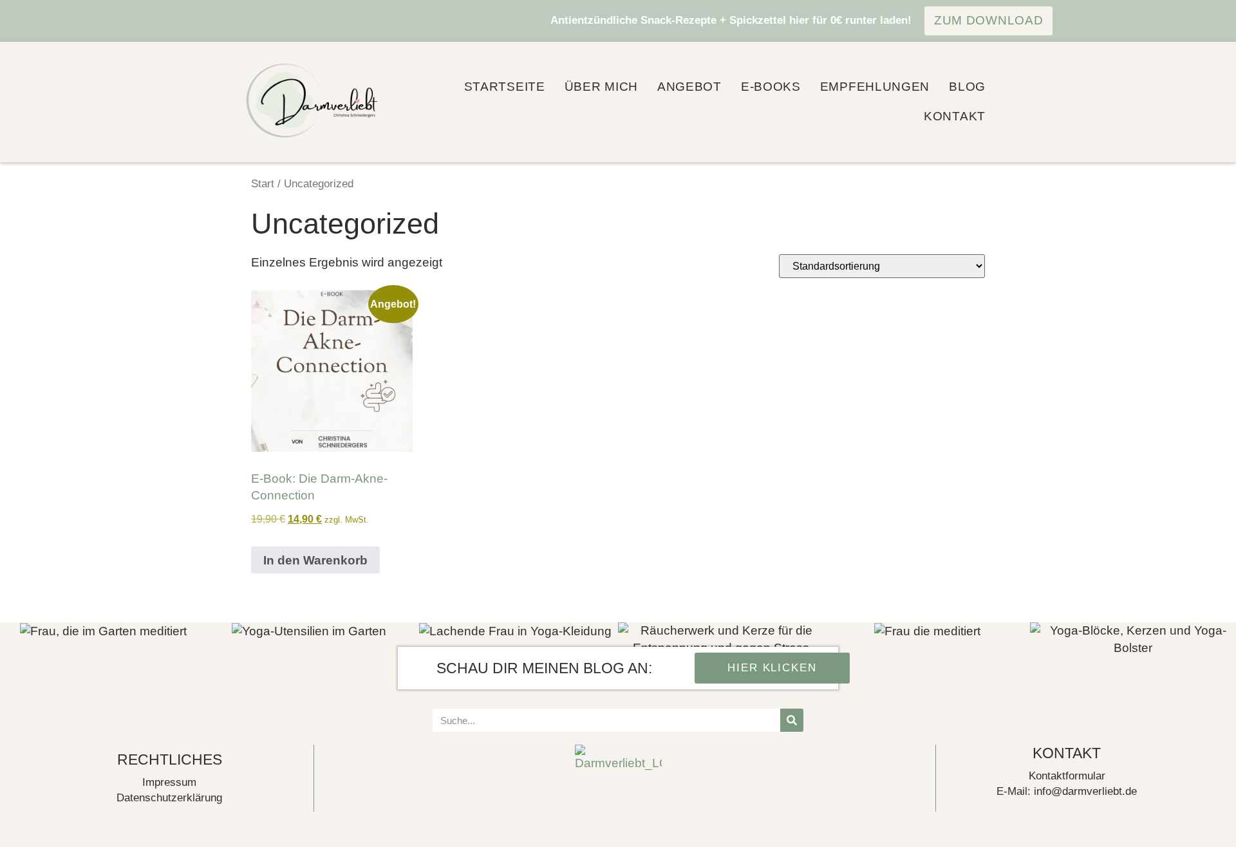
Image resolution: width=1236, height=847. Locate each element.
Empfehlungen (875, 86)
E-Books (771, 86)
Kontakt (955, 116)
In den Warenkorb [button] (315, 560)
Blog (967, 86)
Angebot (689, 86)
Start (262, 183)
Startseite (504, 86)
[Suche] (791, 720)
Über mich (601, 86)
